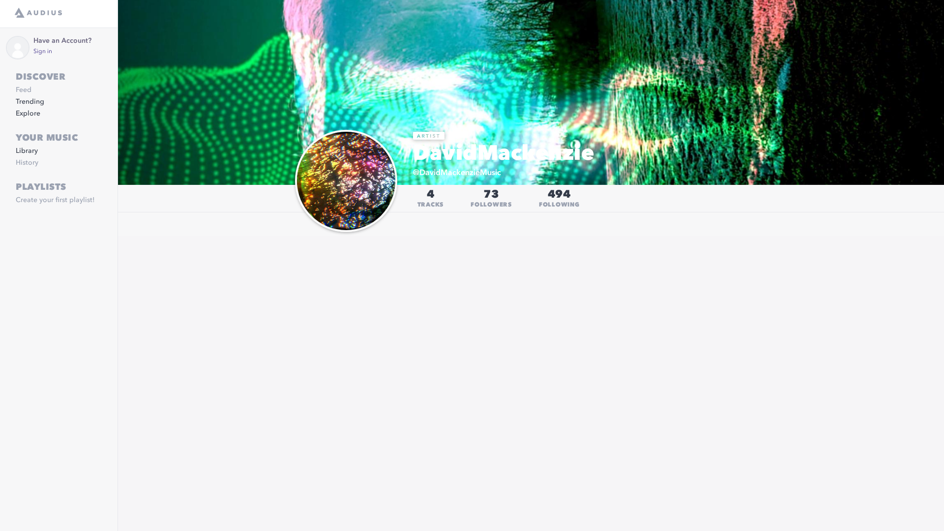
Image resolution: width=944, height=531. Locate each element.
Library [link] (27, 151)
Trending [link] (30, 101)
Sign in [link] (42, 52)
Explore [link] (28, 113)
